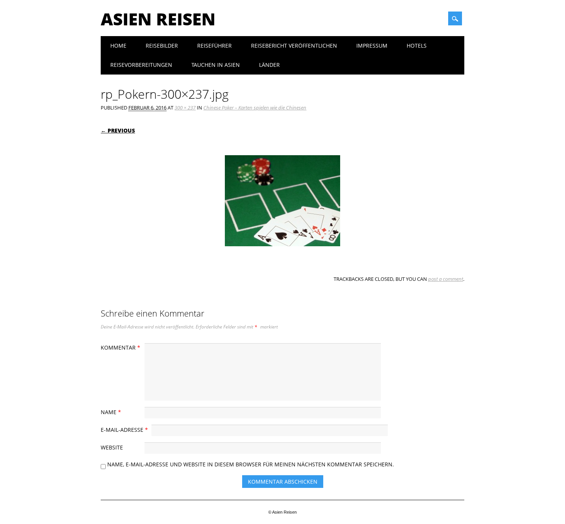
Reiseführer (214, 45)
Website (112, 447)
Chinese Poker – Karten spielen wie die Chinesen (254, 107)
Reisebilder (162, 45)
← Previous (118, 130)
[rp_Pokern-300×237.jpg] (282, 253)
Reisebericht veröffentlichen (294, 45)
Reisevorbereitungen (141, 64)
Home (118, 45)
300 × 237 (185, 107)
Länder (269, 64)
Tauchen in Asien (215, 64)
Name (111, 412)
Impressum (371, 45)
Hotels (417, 45)
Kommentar (120, 347)
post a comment (445, 278)
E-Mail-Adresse (124, 429)
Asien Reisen (158, 18)
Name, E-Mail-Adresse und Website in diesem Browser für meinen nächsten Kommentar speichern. (250, 464)
